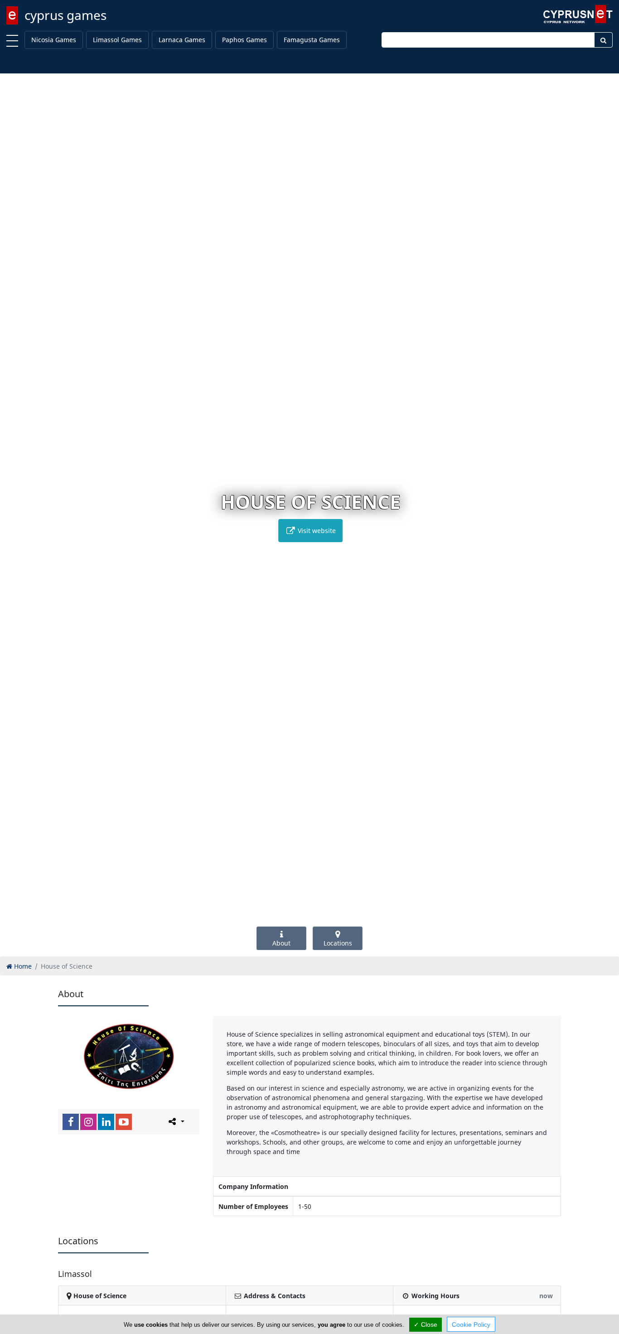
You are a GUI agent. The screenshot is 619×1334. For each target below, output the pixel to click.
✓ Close (425, 1324)
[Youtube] (124, 1122)
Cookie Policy (471, 1324)
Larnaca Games (182, 39)
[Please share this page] (175, 1121)
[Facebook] (71, 1122)
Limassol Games (117, 39)
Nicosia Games (53, 39)
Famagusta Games (312, 39)
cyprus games (65, 15)
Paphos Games (244, 39)
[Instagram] (88, 1122)
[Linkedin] (106, 1122)
